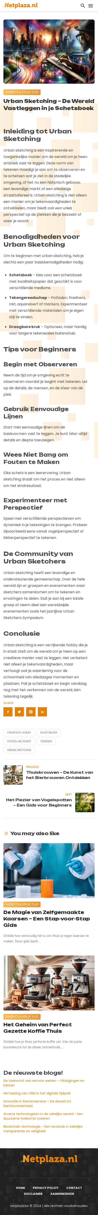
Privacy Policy (46, 1188)
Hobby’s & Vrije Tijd (22, 92)
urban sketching (19, 750)
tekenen (46, 741)
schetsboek (48, 732)
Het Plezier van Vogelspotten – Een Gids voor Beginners (39, 802)
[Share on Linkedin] (42, 711)
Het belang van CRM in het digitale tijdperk (37, 1093)
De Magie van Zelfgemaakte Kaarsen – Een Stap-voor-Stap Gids (46, 918)
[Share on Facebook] (8, 711)
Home (20, 1188)
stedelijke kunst (19, 741)
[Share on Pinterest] (30, 711)
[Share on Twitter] (19, 711)
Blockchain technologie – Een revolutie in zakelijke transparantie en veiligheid (43, 1128)
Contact (74, 1188)
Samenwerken (62, 1194)
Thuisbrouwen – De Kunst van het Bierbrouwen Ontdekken (59, 775)
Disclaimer (33, 1194)
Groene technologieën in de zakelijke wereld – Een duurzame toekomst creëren (43, 1116)
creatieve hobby (19, 732)
